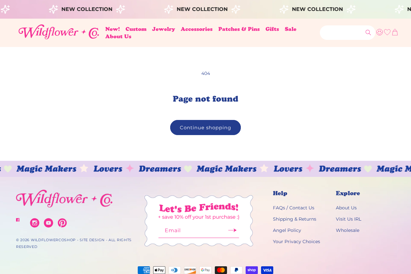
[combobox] (347, 32)
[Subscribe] (232, 232)
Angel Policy (287, 230)
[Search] (368, 32)
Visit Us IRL (348, 219)
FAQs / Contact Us (293, 208)
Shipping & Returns (294, 219)
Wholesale (347, 230)
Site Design (92, 240)
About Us (346, 208)
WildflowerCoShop (53, 240)
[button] (136, 29)
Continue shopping (205, 127)
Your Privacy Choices (296, 241)
